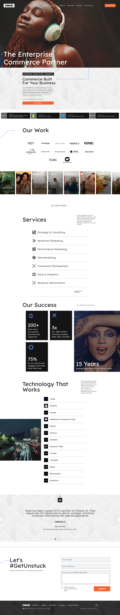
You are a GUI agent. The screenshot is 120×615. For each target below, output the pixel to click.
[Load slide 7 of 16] (58, 539)
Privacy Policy (73, 605)
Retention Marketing (50, 241)
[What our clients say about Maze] (1, 519)
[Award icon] (4, 115)
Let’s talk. (38, 103)
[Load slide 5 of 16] (55, 539)
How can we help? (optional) (74, 572)
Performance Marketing (52, 249)
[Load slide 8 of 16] (61, 539)
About (44, 605)
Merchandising (47, 257)
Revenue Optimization (51, 283)
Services (52, 605)
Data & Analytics (48, 274)
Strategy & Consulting (51, 232)
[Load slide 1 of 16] (49, 539)
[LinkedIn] (96, 605)
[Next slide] (118, 519)
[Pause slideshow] (72, 539)
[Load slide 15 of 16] (67, 539)
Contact (35, 605)
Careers (62, 605)
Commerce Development (53, 266)
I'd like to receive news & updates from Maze (70, 588)
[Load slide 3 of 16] (52, 539)
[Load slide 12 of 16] (64, 539)
